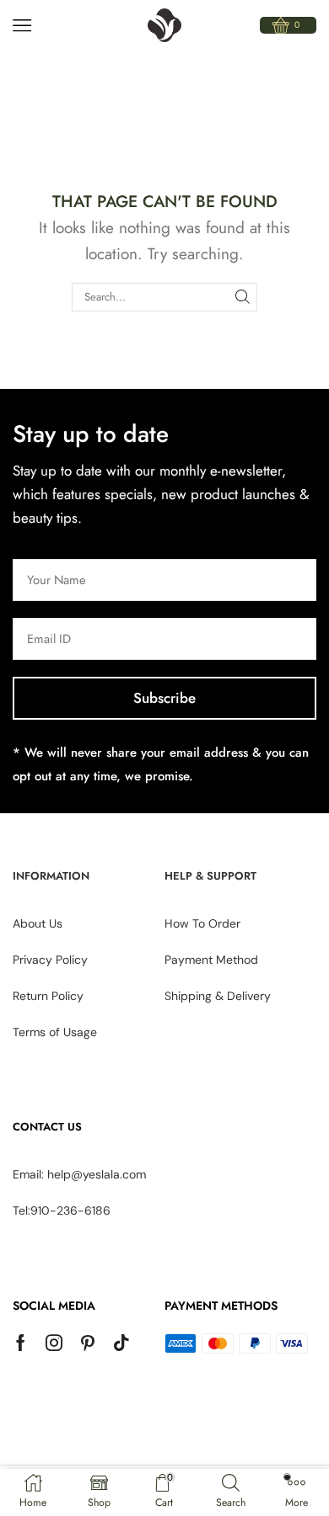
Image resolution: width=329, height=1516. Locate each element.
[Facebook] (21, 1342)
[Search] (243, 297)
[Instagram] (54, 1342)
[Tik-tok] (121, 1342)
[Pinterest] (87, 1342)
